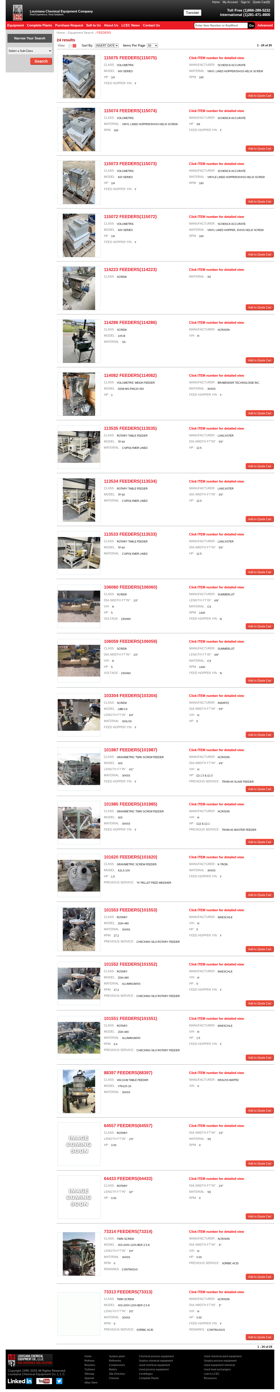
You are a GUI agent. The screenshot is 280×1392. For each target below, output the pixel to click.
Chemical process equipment (156, 1356)
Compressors (117, 1365)
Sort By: (88, 45)
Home (216, 2)
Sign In (245, 2)
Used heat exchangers (217, 1369)
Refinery (89, 1360)
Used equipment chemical (219, 1365)
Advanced (265, 25)
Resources (210, 1378)
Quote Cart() (261, 2)
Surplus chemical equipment (156, 1360)
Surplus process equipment (220, 1360)
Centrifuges (146, 1373)
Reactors (89, 1365)
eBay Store (91, 1382)
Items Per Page (132, 45)
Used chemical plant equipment (223, 1356)
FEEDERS (104, 32)
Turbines (89, 1369)
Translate (192, 12)
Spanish (89, 1378)
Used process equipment (154, 1369)
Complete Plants (149, 1378)
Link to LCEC (212, 1373)
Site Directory (117, 1373)
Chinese (114, 1378)
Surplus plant (117, 1356)
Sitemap (89, 1373)
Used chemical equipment (154, 1365)
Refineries (115, 1360)
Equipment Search (81, 32)
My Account (230, 2)
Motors (113, 1369)
